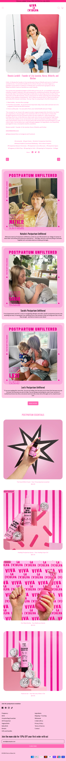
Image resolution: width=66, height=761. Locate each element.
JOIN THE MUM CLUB (17, 387)
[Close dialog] (62, 360)
